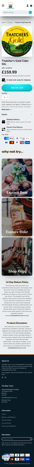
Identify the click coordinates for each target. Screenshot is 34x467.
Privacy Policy (6, 423)
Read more (6, 109)
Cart (31, 5)
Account (27, 5)
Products (10, 22)
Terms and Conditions (9, 426)
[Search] (30, 12)
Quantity (4, 93)
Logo (10, 5)
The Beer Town (13, 463)
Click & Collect (6, 420)
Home (3, 22)
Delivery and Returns (8, 417)
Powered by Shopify (24, 463)
